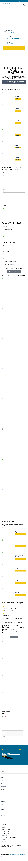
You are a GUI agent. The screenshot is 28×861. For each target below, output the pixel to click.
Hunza (14, 303)
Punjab (16, 568)
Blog (1, 783)
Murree (14, 363)
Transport (2, 791)
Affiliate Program (4, 815)
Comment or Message (6, 724)
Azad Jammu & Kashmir (19, 556)
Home (2, 774)
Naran (14, 393)
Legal (2, 812)
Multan (17, 145)
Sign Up (23, 1)
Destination (9, 30)
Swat (14, 454)
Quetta (17, 157)
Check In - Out (10, 36)
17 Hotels (17, 582)
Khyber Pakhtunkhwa (20, 532)
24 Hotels (18, 111)
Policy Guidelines (4, 818)
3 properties (14, 425)
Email (4, 716)
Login (19, 1)
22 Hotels (18, 98)
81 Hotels (17, 546)
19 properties (14, 304)
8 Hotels (17, 147)
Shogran (14, 514)
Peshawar (18, 133)
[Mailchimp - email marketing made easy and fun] (9, 759)
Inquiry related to (6, 711)
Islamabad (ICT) (19, 96)
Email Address (5, 754)
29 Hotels (17, 559)
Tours (2, 798)
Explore (2, 777)
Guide (2, 795)
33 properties (14, 395)
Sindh (16, 580)
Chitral (14, 484)
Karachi (17, 121)
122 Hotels (18, 534)
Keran (14, 423)
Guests (8, 42)
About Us (2, 780)
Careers (2, 822)
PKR (15, 1)
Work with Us (3, 786)
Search (14, 48)
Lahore (17, 108)
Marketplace (3, 801)
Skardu (14, 333)
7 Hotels (17, 159)
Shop (2, 804)
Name (3, 695)
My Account (3, 809)
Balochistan (18, 592)
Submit (3, 736)
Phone (4, 704)
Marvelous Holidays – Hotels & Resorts (17, 854)
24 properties (14, 334)
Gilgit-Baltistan (18, 544)
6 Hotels (17, 135)
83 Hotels (17, 570)
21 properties (14, 364)
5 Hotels (17, 123)
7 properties (14, 485)
